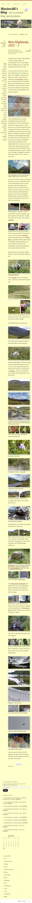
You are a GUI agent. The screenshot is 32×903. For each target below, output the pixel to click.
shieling (2, 121)
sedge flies (11, 220)
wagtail (4, 128)
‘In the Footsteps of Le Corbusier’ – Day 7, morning (15, 813)
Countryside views (12, 51)
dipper (3, 77)
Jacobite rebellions (15, 568)
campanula (4, 71)
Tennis (5, 888)
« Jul (4, 848)
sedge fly (4, 119)
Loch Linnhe (3, 99)
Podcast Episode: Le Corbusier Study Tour (13, 822)
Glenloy (4, 86)
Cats (5, 858)
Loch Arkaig (3, 97)
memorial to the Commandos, (18, 583)
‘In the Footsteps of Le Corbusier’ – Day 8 (13, 806)
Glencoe (4, 84)
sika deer (14, 277)
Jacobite (4, 95)
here (24, 579)
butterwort (4, 69)
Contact (24, 3)
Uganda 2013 (16, 3)
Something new (7, 885)
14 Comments (27, 50)
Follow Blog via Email (10, 781)
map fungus (3, 103)
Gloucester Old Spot (13, 274)
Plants (21, 52)
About (8, 3)
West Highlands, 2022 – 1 (18, 43)
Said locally (11, 565)
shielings (12, 371)
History (10, 52)
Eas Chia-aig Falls (4, 79)
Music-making (7, 874)
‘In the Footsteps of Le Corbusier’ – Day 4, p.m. (14, 825)
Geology (20, 51)
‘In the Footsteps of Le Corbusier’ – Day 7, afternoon (15, 809)
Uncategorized (7, 893)
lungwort (4, 101)
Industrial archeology (8, 869)
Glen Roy (25, 235)
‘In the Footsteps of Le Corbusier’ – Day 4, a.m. (14, 829)
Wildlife (14, 53)
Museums (6, 872)
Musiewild (15, 50)
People (5, 877)
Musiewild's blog (9, 10)
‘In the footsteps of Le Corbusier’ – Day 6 (13, 817)
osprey (4, 104)
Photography (16, 52)
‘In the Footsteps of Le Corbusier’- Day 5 (13, 820)
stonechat (4, 127)
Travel (9, 53)
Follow (5, 790)
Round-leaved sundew (5, 116)
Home (3, 3)
